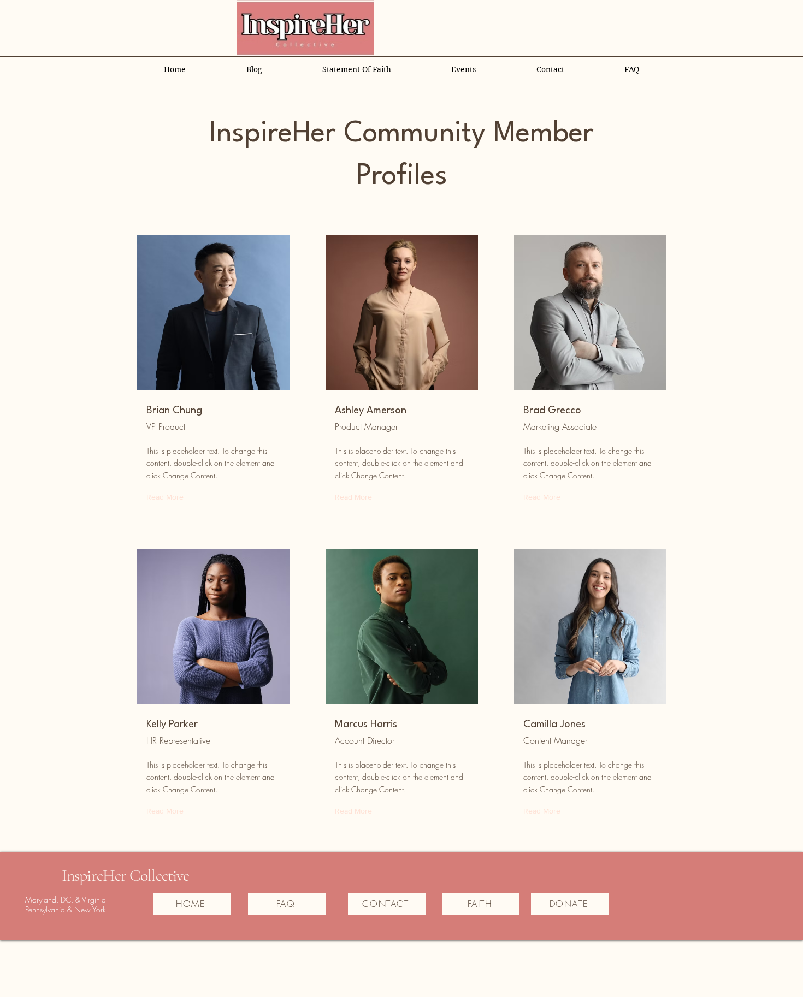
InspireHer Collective (125, 875)
